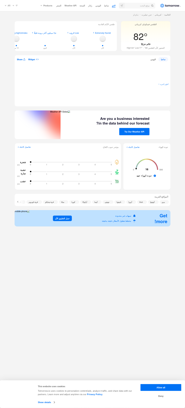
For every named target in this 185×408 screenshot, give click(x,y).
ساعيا (106, 5)
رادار (90, 5)
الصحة (82, 5)
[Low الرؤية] (74, 39)
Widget (31, 59)
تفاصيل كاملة (134, 147)
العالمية (167, 14)
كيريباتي (158, 14)
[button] (137, 6)
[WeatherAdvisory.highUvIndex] (16, 39)
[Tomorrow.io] (168, 5)
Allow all (161, 387)
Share (20, 59)
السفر (58, 5)
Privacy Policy (94, 394)
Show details (44, 402)
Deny (160, 396)
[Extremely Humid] (102, 39)
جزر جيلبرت (146, 14)
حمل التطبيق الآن (62, 218)
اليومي (98, 5)
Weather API (70, 5)
